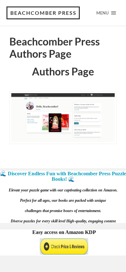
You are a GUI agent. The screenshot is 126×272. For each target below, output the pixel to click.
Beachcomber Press (43, 13)
